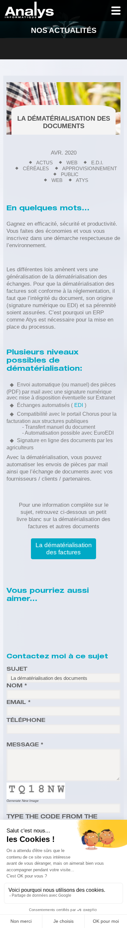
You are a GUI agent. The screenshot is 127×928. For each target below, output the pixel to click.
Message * (25, 745)
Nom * (17, 686)
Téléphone (26, 721)
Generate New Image (23, 800)
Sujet (17, 669)
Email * (19, 703)
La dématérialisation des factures (63, 549)
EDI (78, 405)
